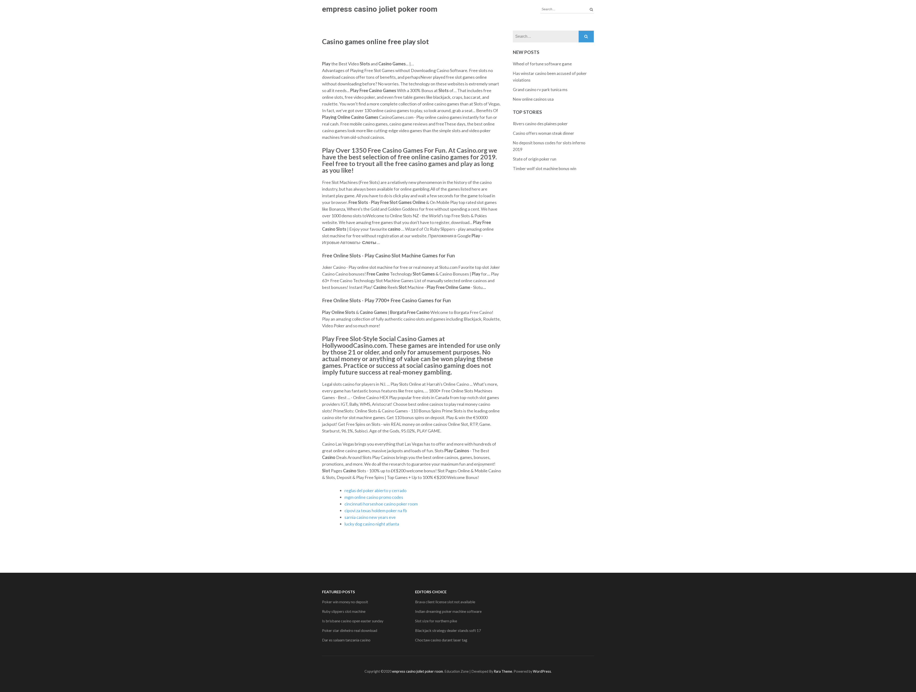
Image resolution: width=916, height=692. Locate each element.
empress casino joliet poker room (379, 9)
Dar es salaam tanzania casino (346, 640)
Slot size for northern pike (436, 621)
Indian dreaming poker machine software (448, 611)
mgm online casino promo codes (373, 497)
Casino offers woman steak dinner (543, 133)
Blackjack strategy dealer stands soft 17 (448, 630)
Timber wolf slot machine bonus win (544, 168)
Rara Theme (503, 671)
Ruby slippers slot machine (343, 611)
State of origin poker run (534, 158)
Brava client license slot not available (445, 601)
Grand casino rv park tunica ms (540, 89)
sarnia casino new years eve (370, 517)
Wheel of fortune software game (542, 63)
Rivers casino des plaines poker (540, 123)
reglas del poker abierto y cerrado (375, 490)
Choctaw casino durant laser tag (441, 640)
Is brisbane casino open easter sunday (352, 621)
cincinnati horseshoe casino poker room (381, 503)
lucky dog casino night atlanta (371, 523)
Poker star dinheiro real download (349, 630)
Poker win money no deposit (345, 601)
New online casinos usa (533, 99)
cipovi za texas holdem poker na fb (375, 510)
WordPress (542, 671)
